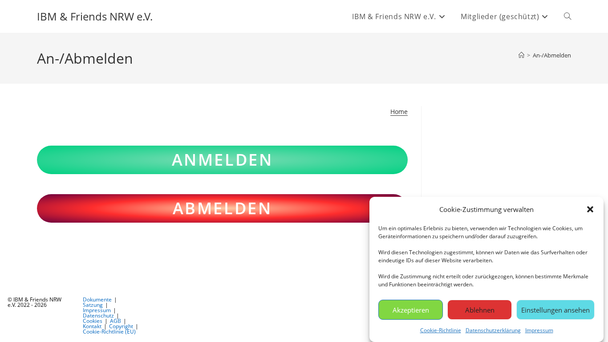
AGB (115, 321)
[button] (590, 209)
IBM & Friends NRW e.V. (95, 16)
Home (399, 111)
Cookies (92, 321)
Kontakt (92, 326)
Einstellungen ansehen (555, 309)
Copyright (121, 326)
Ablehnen (480, 309)
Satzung (93, 305)
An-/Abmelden (552, 55)
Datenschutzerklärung (493, 330)
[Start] (521, 55)
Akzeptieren (411, 309)
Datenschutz (98, 315)
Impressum (539, 330)
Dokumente (97, 299)
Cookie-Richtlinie (440, 330)
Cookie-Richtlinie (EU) (109, 331)
